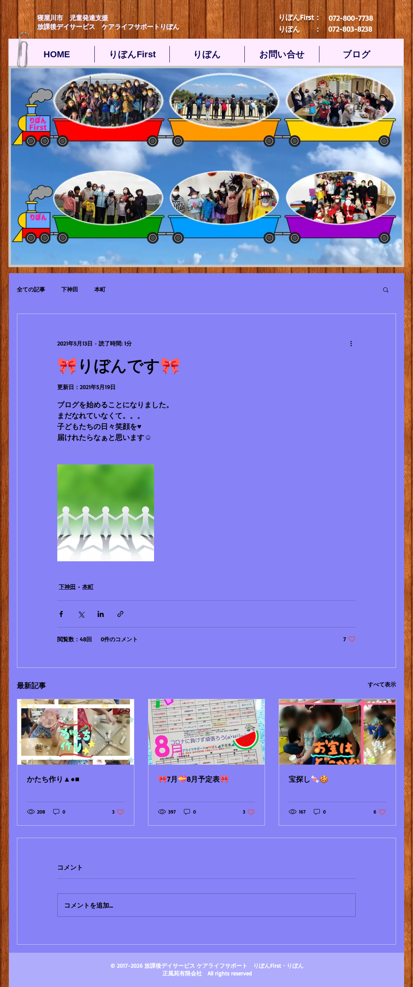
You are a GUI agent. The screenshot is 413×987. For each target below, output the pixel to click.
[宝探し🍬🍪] (337, 732)
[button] (386, 289)
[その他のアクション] (351, 343)
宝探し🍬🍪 (308, 778)
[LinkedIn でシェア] (100, 614)
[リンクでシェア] (120, 614)
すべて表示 (382, 684)
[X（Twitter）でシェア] (81, 614)
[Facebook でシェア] (61, 614)
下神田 (69, 289)
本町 (100, 289)
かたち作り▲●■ (53, 778)
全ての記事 (31, 289)
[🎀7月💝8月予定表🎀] (206, 732)
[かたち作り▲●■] (75, 732)
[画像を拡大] (105, 512)
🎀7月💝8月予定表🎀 (193, 778)
